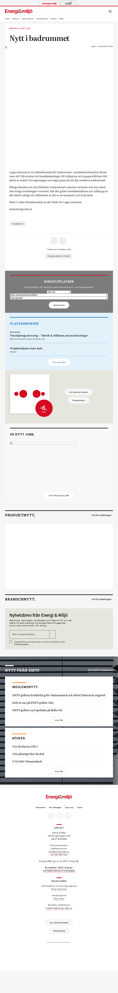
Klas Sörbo (59, 898)
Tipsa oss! (69, 807)
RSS (68, 815)
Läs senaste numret (78, 392)
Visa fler (59, 720)
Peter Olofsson (59, 889)
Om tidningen (55, 807)
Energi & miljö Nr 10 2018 (59, 256)
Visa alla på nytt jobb (59, 495)
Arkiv (61, 19)
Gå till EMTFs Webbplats (100, 670)
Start (7, 19)
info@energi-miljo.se (59, 851)
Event (54, 19)
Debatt (16, 19)
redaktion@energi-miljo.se (59, 908)
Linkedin (59, 815)
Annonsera (40, 807)
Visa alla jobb (59, 362)
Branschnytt (28, 19)
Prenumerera (79, 400)
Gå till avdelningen (102, 515)
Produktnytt (42, 19)
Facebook (51, 815)
